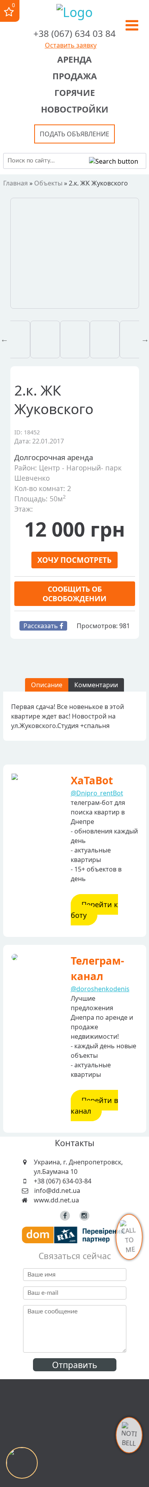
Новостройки (74, 109)
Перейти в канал (94, 1105)
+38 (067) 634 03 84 (74, 33)
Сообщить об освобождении (74, 593)
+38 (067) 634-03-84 (62, 1181)
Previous (4, 339)
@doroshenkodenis (100, 988)
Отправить (74, 1364)
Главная (15, 183)
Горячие (74, 92)
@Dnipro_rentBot (97, 793)
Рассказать (41, 625)
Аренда (74, 59)
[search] (113, 161)
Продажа (74, 76)
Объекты (48, 183)
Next (145, 339)
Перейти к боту (94, 910)
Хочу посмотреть (74, 560)
